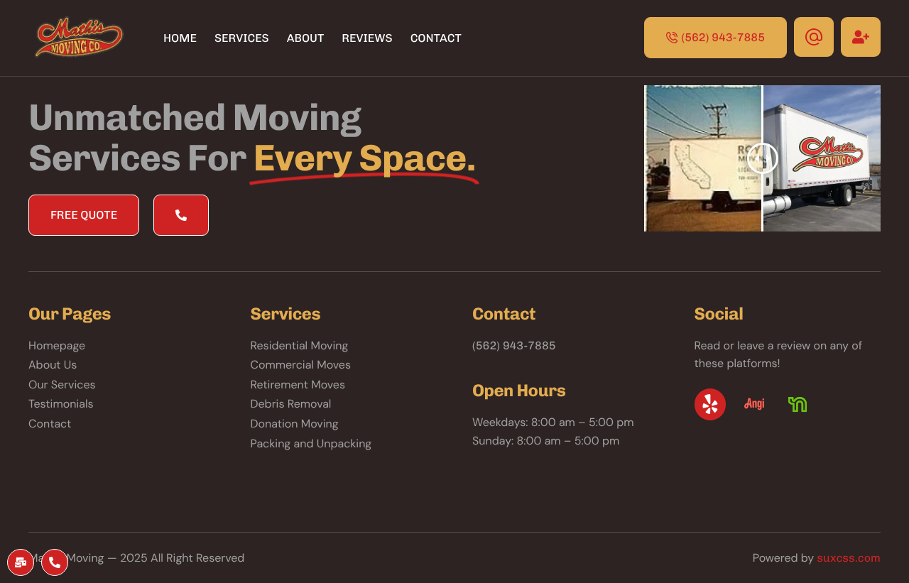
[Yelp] (710, 404)
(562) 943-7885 (514, 345)
